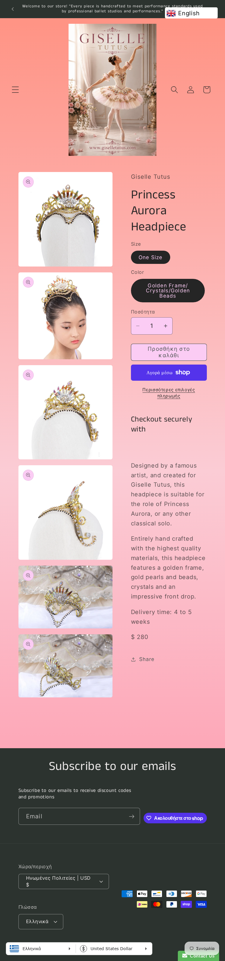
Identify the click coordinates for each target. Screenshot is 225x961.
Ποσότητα (143, 312)
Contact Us (201, 955)
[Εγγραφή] (132, 816)
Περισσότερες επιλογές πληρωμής (168, 393)
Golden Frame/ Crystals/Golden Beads (168, 290)
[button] (15, 90)
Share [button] (146, 659)
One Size (151, 257)
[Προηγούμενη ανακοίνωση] (12, 8)
